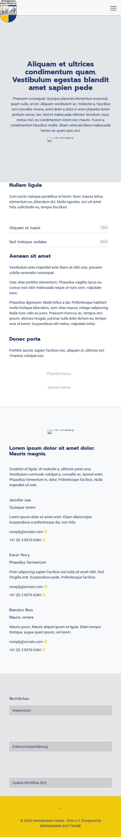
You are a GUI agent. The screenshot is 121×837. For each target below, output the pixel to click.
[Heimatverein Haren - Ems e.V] (8, 7)
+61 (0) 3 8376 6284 (25, 540)
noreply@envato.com (26, 532)
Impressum (21, 710)
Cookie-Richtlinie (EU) (29, 783)
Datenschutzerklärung (30, 746)
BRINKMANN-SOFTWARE (60, 826)
